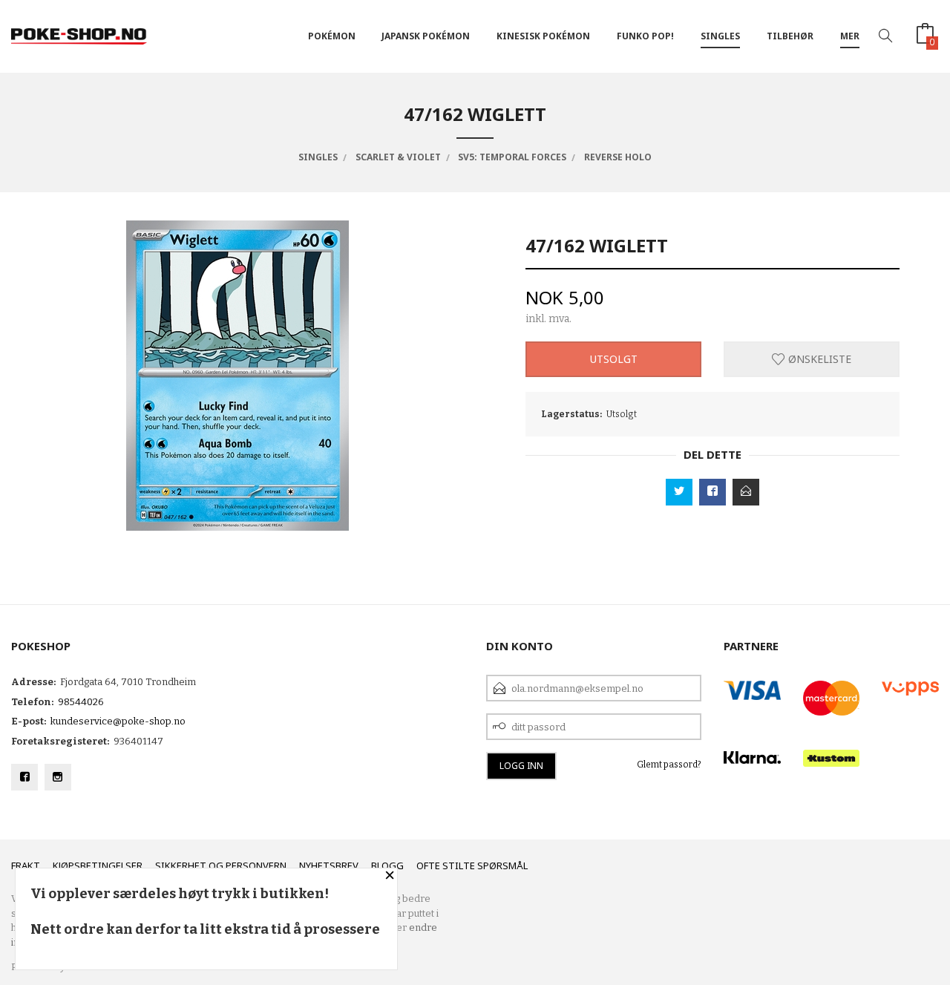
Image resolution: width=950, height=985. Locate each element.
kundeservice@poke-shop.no (118, 721)
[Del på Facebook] (712, 492)
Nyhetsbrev (328, 865)
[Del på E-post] (746, 492)
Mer (849, 36)
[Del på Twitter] (679, 492)
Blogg (387, 865)
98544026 (81, 701)
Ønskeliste (818, 359)
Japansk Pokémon (425, 36)
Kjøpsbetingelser (97, 865)
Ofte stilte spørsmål (472, 865)
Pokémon (332, 36)
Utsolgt (614, 359)
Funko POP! (645, 36)
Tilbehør (790, 36)
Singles (720, 36)
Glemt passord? (669, 764)
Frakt (25, 865)
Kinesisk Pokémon (543, 36)
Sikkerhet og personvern (220, 865)
